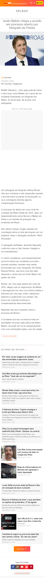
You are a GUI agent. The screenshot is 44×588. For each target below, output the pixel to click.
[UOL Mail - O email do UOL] (31, 3)
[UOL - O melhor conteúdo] (8, 3)
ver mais (20, 549)
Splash (22, 11)
